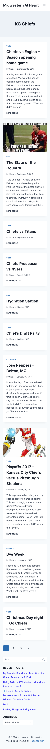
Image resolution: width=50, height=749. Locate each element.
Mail (5, 704)
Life (8, 157)
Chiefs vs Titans (21, 231)
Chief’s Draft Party (23, 333)
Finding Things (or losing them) (19, 709)
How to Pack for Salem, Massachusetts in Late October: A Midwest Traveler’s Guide (21, 695)
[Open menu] (44, 5)
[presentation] (25, 137)
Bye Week (15, 554)
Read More (13, 113)
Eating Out (11, 360)
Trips (8, 46)
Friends (10, 549)
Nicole (11, 69)
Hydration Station (22, 301)
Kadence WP (37, 741)
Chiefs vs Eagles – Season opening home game (23, 57)
